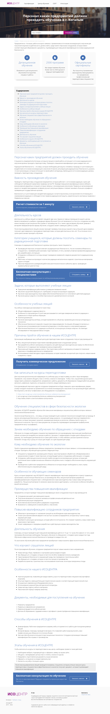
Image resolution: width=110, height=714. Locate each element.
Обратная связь (85, 694)
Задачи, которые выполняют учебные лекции (35, 107)
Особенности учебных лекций (30, 109)
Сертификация (29, 3)
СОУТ (54, 3)
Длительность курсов (27, 100)
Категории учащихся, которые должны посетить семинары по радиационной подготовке (36, 103)
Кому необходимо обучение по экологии (33, 124)
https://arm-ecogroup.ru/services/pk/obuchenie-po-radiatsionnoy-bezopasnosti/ (44, 394)
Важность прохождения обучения (31, 98)
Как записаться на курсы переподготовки (34, 113)
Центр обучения (43, 3)
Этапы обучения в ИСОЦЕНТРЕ (30, 147)
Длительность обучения (28, 135)
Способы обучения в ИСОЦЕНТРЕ (31, 145)
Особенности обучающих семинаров (32, 126)
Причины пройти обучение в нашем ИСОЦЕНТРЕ (36, 111)
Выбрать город (17, 700)
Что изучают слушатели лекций (30, 137)
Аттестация (64, 3)
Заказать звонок (78, 207)
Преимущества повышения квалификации (34, 128)
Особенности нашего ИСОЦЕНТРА (31, 139)
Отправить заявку (78, 274)
